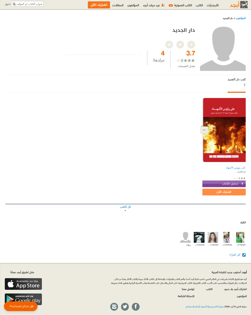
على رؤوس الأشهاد (236, 167)
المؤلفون (240, 17)
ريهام (188, 244)
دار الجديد (241, 171)
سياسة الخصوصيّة (215, 306)
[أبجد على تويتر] (125, 307)
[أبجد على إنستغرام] (114, 307)
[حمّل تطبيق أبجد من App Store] (23, 284)
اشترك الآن (223, 192)
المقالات (118, 5)
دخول (8, 4)
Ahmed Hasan (240, 244)
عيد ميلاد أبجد (154, 5)
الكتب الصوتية (181, 5)
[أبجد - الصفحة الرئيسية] (234, 4)
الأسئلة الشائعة (186, 295)
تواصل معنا (188, 288)
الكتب (199, 5)
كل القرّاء (235, 254)
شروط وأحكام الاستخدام (196, 306)
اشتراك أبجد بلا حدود (235, 288)
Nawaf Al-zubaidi (199, 244)
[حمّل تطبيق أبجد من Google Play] (23, 299)
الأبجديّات (213, 5)
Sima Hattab (226, 244)
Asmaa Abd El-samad (212, 244)
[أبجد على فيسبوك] (135, 307)
